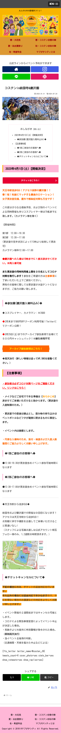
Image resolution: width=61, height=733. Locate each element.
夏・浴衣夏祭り (16, 719)
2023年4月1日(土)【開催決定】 (29, 135)
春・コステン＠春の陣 (45, 715)
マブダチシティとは (45, 723)
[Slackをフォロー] (45, 77)
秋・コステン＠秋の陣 (45, 719)
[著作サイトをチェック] (16, 69)
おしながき (26, 129)
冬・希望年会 (16, 723)
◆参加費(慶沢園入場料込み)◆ (31, 139)
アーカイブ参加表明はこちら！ (25, 349)
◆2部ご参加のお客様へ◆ (29, 152)
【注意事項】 (21, 144)
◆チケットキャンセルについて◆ (32, 156)
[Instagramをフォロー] (45, 69)
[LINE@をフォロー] (16, 77)
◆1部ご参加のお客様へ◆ (29, 148)
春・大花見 (16, 715)
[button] (49, 677)
